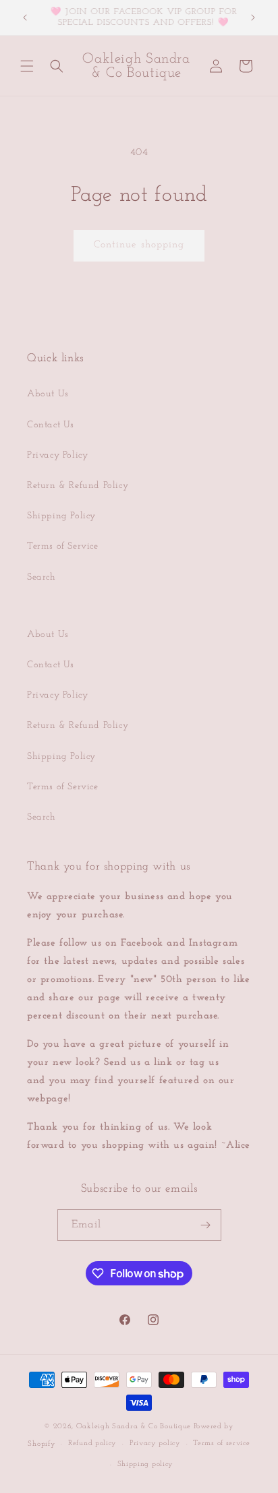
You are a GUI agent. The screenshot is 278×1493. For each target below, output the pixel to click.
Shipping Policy (61, 516)
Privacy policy (155, 1443)
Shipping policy (145, 1464)
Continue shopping (139, 245)
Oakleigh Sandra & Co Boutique (135, 1426)
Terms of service (221, 1443)
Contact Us (50, 425)
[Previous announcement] (25, 17)
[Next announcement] (253, 17)
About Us (48, 394)
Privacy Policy (57, 455)
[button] (27, 66)
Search (41, 577)
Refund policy (92, 1443)
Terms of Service (63, 546)
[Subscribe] (206, 1225)
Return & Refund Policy (77, 486)
